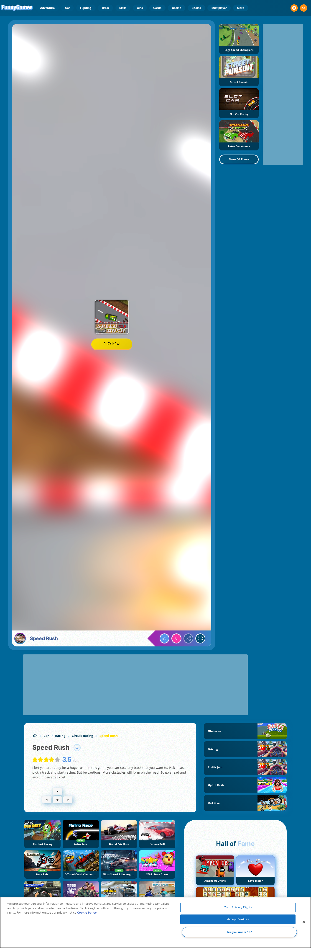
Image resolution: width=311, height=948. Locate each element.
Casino (176, 8)
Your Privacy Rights (238, 907)
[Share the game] (189, 638)
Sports (196, 8)
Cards (157, 8)
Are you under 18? (239, 932)
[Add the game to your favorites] (77, 747)
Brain (105, 8)
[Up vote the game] (165, 638)
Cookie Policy (87, 912)
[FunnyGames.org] (34, 735)
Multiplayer (219, 8)
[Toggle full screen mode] (200, 638)
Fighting (86, 8)
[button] (294, 8)
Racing (60, 736)
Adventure (47, 8)
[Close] (304, 922)
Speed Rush (108, 736)
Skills (122, 8)
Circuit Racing (82, 736)
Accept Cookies (238, 919)
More (240, 8)
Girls (140, 8)
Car (67, 8)
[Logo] (17, 8)
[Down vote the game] (176, 638)
